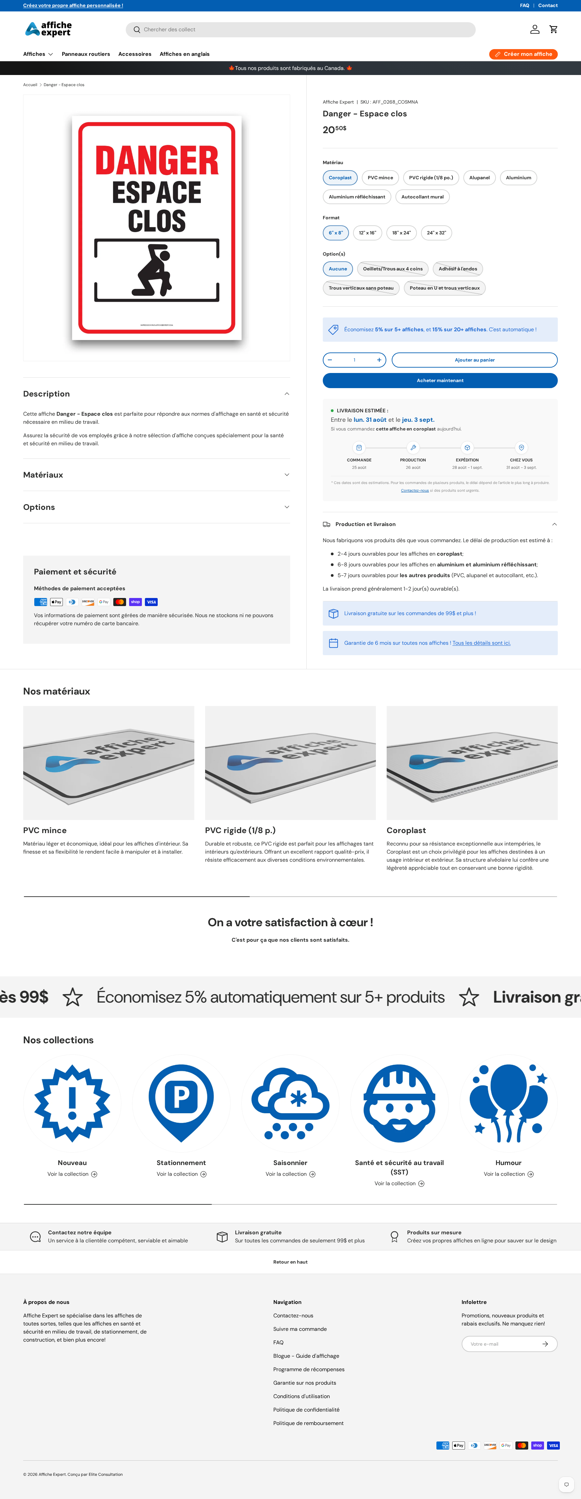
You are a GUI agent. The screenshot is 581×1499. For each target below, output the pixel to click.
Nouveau (72, 1163)
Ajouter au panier (475, 360)
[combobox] (301, 29)
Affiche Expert (338, 102)
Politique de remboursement (308, 1423)
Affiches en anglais (185, 54)
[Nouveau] (72, 1103)
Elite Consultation (106, 1474)
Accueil (30, 84)
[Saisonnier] (290, 1103)
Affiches (34, 54)
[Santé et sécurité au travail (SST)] (399, 1103)
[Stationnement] (181, 1103)
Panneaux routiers (86, 54)
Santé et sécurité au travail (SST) (399, 1168)
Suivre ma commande (300, 1329)
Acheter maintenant (440, 380)
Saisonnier (290, 1163)
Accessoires (135, 54)
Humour (508, 1163)
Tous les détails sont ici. (482, 642)
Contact (548, 5)
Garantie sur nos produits (304, 1382)
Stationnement (181, 1163)
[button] (553, 29)
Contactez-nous (415, 490)
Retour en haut (290, 1262)
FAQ (524, 5)
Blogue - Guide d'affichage (306, 1355)
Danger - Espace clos (64, 84)
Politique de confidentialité (306, 1409)
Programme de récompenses (309, 1369)
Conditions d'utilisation (301, 1396)
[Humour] (508, 1103)
